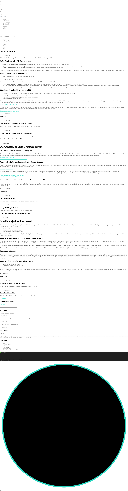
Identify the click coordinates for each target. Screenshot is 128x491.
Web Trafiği (3, 337)
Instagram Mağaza (46, 336)
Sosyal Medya (96, 336)
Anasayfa (5, 19)
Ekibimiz (8, 22)
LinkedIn (61, 336)
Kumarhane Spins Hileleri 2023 (7, 157)
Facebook (28, 336)
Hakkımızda (6, 20)
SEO (91, 336)
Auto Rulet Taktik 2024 (7, 313)
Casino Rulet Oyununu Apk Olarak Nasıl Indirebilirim (12, 175)
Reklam (88, 336)
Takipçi (126, 336)
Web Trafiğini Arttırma (11, 337)
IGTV (35, 336)
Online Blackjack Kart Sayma (9, 324)
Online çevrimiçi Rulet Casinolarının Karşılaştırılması (16, 319)
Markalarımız (6, 23)
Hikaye (32, 336)
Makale (65, 336)
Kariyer (5, 26)
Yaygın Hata (20, 337)
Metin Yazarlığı (74, 336)
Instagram (39, 336)
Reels (85, 336)
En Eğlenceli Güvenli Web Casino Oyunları (10, 104)
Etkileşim (23, 336)
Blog (4, 27)
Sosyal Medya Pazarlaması (106, 336)
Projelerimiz (6, 24)
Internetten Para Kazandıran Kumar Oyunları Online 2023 (13, 159)
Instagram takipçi (55, 336)
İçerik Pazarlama (27, 337)
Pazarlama (81, 336)
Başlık (1, 336)
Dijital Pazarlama (17, 336)
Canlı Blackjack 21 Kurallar (6, 169)
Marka (69, 336)
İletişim (4, 28)
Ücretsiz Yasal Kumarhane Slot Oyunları (9, 111)
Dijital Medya (9, 336)
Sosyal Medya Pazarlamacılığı (10, 349)
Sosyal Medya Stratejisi (118, 336)
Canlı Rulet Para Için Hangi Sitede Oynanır (10, 176)
